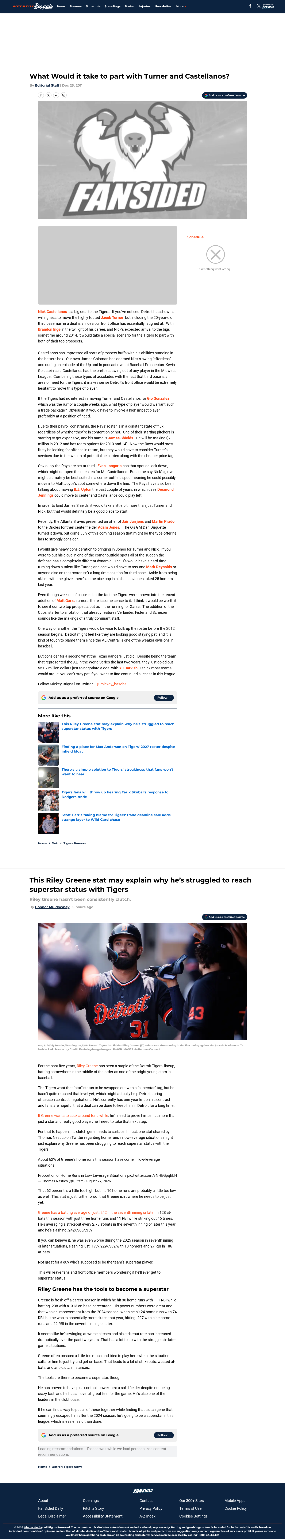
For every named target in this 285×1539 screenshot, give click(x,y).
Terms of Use (190, 1508)
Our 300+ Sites (191, 1500)
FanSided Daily (50, 1508)
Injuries (144, 6)
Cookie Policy (235, 1508)
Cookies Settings (193, 1516)
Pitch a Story (93, 1508)
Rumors (76, 6)
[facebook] (250, 6)
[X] (259, 6)
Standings (112, 6)
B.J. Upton (82, 489)
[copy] (64, 95)
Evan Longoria (109, 466)
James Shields (120, 438)
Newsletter (163, 6)
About (43, 1500)
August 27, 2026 (98, 1181)
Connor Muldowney (52, 907)
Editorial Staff (47, 85)
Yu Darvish (128, 668)
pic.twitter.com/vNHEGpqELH (152, 1175)
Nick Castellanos (52, 311)
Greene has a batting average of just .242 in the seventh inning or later (96, 1212)
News (61, 6)
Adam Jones (108, 527)
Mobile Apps (234, 1500)
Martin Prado (163, 521)
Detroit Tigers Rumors (69, 843)
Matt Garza (66, 600)
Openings (91, 1500)
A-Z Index (147, 1516)
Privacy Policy (150, 1508)
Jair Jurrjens (133, 521)
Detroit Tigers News (67, 1467)
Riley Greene (87, 1066)
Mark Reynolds (159, 567)
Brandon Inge (49, 329)
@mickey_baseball (112, 684)
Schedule (93, 6)
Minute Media (33, 1527)
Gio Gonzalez (158, 398)
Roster (130, 6)
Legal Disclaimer (52, 1516)
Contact (146, 1500)
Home (42, 843)
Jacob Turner (112, 317)
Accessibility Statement (103, 1516)
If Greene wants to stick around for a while (73, 1115)
